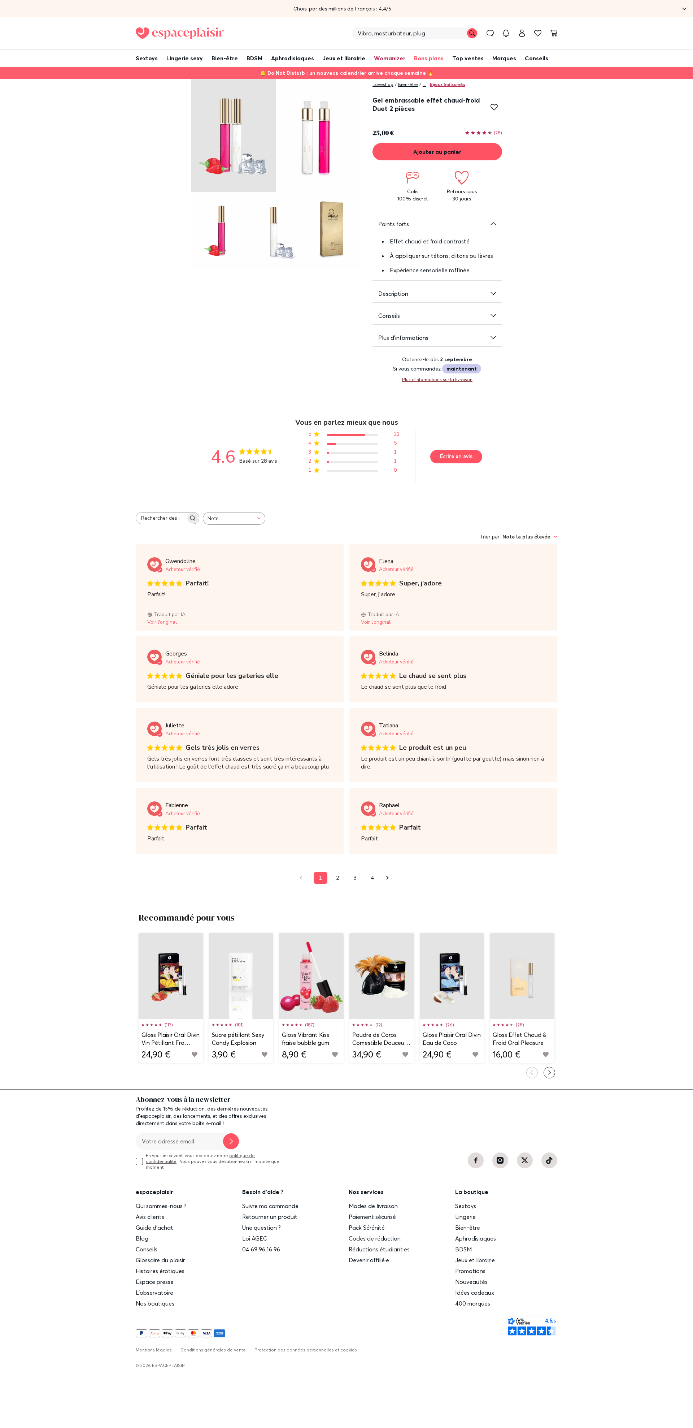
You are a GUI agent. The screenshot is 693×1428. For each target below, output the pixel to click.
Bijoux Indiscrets (447, 84)
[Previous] (532, 1073)
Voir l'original (162, 622)
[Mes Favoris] (537, 33)
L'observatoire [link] (154, 1292)
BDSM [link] (463, 1249)
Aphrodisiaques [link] (475, 1238)
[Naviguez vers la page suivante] (390, 878)
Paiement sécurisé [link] (372, 1216)
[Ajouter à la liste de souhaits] (494, 107)
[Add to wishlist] (194, 1054)
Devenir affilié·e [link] (369, 1260)
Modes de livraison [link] (373, 1206)
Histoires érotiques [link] (160, 1271)
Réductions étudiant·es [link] (379, 1249)
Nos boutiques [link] (155, 1303)
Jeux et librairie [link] (475, 1260)
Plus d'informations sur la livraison (437, 379)
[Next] (549, 1073)
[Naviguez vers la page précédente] (303, 878)
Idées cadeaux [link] (474, 1292)
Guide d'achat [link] (154, 1227)
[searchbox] (161, 518)
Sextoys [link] (465, 1206)
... (424, 84)
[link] (522, 33)
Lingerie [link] (465, 1216)
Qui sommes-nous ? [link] (161, 1206)
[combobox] (234, 518)
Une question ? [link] (261, 1227)
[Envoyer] (231, 1141)
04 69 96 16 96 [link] (261, 1249)
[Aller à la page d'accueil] (180, 33)
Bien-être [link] (467, 1227)
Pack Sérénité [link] (367, 1227)
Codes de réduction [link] (375, 1238)
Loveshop (382, 84)
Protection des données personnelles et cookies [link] (305, 1350)
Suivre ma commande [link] (270, 1206)
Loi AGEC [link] (254, 1238)
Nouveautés (471, 1281)
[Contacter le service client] (490, 33)
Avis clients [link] (150, 1216)
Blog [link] (142, 1238)
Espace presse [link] (155, 1281)
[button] (346, 8)
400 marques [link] (472, 1303)
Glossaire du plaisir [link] (160, 1260)
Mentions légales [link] (154, 1350)
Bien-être (408, 84)
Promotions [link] (470, 1271)
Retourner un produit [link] (269, 1216)
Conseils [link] (146, 1249)
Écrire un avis (456, 456)
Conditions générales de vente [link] (213, 1350)
